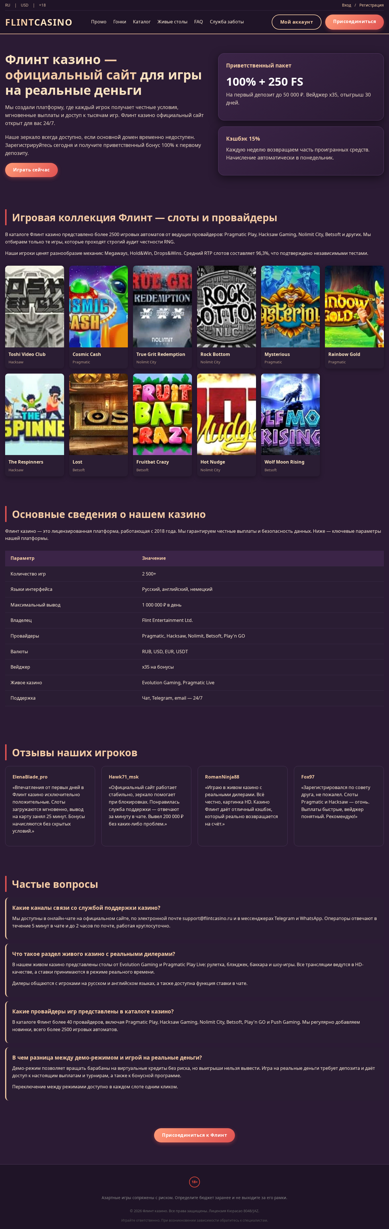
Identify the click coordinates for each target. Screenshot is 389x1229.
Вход (346, 5)
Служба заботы (227, 22)
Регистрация (371, 5)
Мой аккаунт (296, 22)
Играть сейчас (31, 170)
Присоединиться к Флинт (194, 1135)
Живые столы (172, 22)
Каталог (142, 22)
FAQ (198, 22)
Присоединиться (354, 21)
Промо (99, 22)
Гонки (119, 22)
